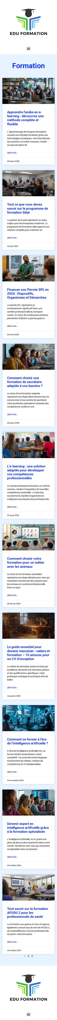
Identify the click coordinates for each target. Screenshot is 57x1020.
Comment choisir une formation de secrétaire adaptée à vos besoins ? (25, 382)
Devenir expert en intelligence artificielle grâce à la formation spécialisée (28, 828)
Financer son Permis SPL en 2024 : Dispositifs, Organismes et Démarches (28, 293)
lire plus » (12, 153)
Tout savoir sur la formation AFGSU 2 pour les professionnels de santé (27, 913)
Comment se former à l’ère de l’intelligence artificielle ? (27, 741)
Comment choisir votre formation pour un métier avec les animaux (25, 562)
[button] (28, 48)
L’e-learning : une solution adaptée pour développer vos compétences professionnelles (26, 472)
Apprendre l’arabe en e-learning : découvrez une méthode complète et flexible (25, 118)
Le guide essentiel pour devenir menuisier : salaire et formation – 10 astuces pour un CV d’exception (28, 653)
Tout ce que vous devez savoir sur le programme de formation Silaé (27, 208)
